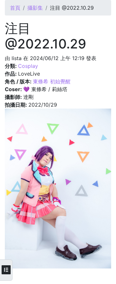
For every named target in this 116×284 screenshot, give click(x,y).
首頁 (15, 8)
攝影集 (35, 8)
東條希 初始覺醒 (52, 81)
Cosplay (28, 66)
